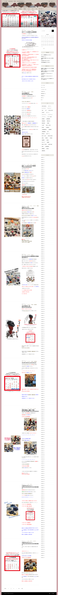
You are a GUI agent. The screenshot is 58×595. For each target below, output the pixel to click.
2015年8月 (42, 364)
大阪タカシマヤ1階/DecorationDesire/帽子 (28, 207)
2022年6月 (42, 198)
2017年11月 (42, 309)
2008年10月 (42, 526)
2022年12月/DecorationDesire (29, 362)
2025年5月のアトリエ (7, 24)
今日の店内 (10, 23)
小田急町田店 (28, 110)
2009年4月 (42, 514)
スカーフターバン (44, 114)
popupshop (43, 112)
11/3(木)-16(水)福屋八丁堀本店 (26, 438)
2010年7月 (42, 485)
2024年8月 (42, 163)
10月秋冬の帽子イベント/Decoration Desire (46, 73)
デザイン (4, 23)
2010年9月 (42, 483)
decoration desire (51, 110)
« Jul (43, 48)
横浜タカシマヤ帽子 (44, 144)
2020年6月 (42, 245)
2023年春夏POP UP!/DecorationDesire (27, 93)
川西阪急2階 (28, 522)
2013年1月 (42, 428)
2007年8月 (42, 555)
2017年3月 (42, 325)
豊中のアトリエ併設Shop (25, 574)
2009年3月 (42, 516)
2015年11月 (42, 358)
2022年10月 (42, 190)
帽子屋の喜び (35, 304)
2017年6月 (42, 319)
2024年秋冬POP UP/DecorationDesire (45, 60)
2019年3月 (42, 276)
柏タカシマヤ (28, 112)
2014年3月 (42, 399)
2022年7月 (42, 196)
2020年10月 (42, 237)
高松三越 (32, 461)
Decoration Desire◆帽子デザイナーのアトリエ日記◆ (29, 5)
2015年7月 (42, 366)
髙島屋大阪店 (33, 351)
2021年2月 (42, 229)
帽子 (48, 131)
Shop (33, 364)
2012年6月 (42, 442)
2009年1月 (42, 520)
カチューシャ (47, 112)
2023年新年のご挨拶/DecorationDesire (27, 306)
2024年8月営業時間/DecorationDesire (45, 62)
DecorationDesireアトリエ (28, 364)
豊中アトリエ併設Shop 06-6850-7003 (27, 534)
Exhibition (31, 129)
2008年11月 (42, 524)
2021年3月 (42, 227)
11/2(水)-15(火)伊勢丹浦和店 (26, 416)
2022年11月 (42, 188)
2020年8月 (42, 241)
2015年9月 (42, 362)
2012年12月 (42, 430)
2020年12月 (42, 233)
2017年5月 (42, 321)
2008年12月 (42, 522)
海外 (41, 97)
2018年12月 (42, 282)
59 (19, 588)
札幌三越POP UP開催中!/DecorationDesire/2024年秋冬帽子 (29, 24)
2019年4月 (42, 274)
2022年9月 (42, 192)
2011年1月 (42, 477)
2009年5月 (42, 512)
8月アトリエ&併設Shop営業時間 (29, 32)
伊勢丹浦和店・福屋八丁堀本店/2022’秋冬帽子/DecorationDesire (30, 410)
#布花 (42, 110)
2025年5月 (42, 159)
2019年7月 (42, 268)
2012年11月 (42, 432)
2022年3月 (42, 204)
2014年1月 (42, 403)
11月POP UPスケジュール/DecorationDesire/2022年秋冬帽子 (30, 487)
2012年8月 (42, 438)
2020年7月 (42, 243)
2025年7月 (42, 157)
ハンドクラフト (7, 23)
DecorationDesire (26, 310)
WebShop (23, 389)
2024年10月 (42, 161)
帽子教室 (13, 23)
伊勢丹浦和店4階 (29, 504)
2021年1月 (42, 231)
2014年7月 (42, 391)
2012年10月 (42, 434)
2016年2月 (42, 352)
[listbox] (29, 18)
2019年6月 (42, 270)
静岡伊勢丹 (43, 148)
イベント (22, 22)
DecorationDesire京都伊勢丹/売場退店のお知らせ (30, 256)
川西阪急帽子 (50, 129)
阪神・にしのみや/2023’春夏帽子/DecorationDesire (29, 166)
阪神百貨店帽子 (47, 146)
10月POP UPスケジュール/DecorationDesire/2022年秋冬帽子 (30, 544)
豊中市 (42, 146)
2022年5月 (42, 200)
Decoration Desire (24, 215)
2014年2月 (42, 401)
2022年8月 (42, 194)
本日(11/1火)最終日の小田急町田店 (26, 493)
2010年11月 (42, 479)
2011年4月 (42, 471)
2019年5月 (42, 272)
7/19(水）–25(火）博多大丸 (25, 101)
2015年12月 (42, 356)
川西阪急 (36, 461)
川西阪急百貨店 (43, 131)
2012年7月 (42, 440)
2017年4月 (42, 323)
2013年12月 (42, 405)
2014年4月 (42, 397)
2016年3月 (42, 350)
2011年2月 (42, 475)
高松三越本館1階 (29, 524)
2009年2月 (42, 518)
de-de (45, 110)
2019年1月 (42, 280)
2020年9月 (42, 239)
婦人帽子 (43, 127)
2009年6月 (42, 510)
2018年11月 (42, 284)
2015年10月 (42, 360)
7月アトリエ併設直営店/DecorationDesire (44, 24)
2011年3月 (42, 473)
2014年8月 (42, 389)
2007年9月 (42, 553)
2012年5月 (42, 444)
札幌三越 (28, 108)
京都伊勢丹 (29, 351)
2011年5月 (42, 469)
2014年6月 (42, 393)
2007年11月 (42, 549)
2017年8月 (42, 315)
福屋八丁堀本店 (27, 440)
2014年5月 (42, 395)
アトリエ (23, 149)
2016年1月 (42, 354)
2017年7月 (42, 317)
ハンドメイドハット (50, 114)
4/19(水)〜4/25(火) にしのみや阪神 (27, 241)
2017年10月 (42, 311)
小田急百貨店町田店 (44, 129)
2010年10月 (42, 481)
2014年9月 (42, 387)
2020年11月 (42, 235)
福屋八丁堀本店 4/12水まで (25, 240)
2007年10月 (42, 551)
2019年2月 (42, 278)
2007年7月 (42, 557)
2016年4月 (42, 348)
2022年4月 (42, 202)
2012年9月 (42, 436)
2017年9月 (42, 313)
